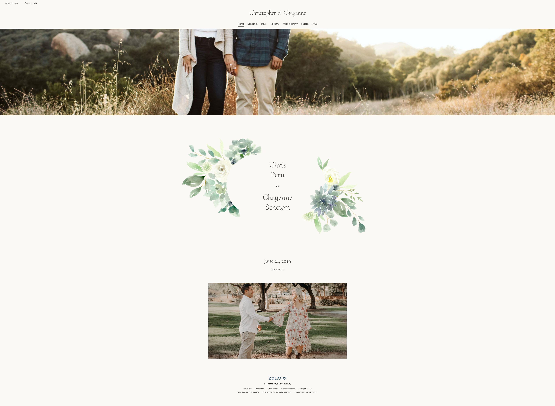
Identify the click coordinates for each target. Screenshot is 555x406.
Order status (273, 389)
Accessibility (299, 392)
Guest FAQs (259, 389)
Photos (304, 23)
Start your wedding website (248, 392)
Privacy (308, 392)
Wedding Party (290, 23)
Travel (264, 23)
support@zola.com (288, 389)
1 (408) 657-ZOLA (305, 389)
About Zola (247, 389)
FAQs (314, 23)
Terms (315, 392)
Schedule (252, 23)
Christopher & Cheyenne (277, 12)
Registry (275, 23)
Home (241, 23)
